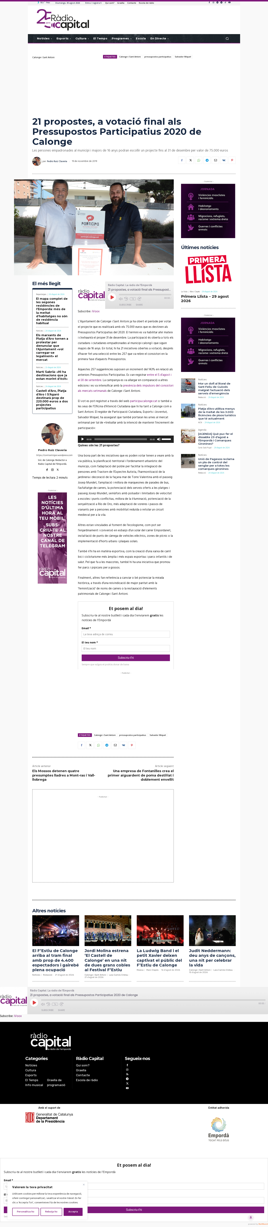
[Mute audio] (121, 298)
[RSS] (127, 1074)
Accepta (73, 1212)
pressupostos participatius (157, 56)
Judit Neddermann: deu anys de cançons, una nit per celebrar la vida (212, 958)
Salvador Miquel (183, 56)
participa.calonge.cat (143, 401)
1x (133, 299)
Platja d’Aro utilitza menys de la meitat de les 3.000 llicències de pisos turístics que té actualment (217, 413)
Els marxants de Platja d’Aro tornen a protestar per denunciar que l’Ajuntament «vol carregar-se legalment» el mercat (52, 347)
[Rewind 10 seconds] (126, 299)
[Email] (215, 160)
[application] (126, 439)
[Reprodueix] (82, 439)
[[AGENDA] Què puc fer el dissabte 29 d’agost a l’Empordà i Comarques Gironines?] (188, 436)
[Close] (83, 1184)
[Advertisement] (134, 87)
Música (140, 970)
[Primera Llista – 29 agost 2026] (208, 270)
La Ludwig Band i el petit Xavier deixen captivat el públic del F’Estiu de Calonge (159, 958)
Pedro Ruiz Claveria (57, 161)
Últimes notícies (200, 247)
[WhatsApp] (198, 160)
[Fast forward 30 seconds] (139, 299)
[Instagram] (213, 3)
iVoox (96, 311)
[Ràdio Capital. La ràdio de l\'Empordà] (63, 19)
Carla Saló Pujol (204, 447)
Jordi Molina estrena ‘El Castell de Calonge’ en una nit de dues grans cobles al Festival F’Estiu (107, 960)
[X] (190, 160)
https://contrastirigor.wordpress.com (52, 455)
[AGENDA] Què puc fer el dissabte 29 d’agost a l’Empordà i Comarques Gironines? (215, 438)
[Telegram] (221, 3)
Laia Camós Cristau (118, 975)
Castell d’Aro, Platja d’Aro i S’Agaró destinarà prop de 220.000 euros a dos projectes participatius (52, 399)
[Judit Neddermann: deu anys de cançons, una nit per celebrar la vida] (212, 930)
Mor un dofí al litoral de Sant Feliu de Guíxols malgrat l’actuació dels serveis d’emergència (214, 388)
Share (139, 304)
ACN (200, 422)
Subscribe (125, 304)
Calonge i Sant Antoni (43, 57)
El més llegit (46, 283)
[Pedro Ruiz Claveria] (37, 161)
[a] (96, 1041)
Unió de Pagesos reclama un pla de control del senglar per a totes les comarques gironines (216, 464)
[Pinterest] (232, 160)
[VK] (223, 160)
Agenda (202, 430)
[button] (227, 38)
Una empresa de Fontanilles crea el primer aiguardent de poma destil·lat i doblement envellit (141, 775)
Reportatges (41, 295)
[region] (47, 1200)
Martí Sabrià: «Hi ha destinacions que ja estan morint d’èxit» (52, 375)
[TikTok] (225, 3)
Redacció (202, 397)
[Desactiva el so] (159, 439)
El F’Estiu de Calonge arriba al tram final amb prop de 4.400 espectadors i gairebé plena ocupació (55, 960)
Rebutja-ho (51, 1212)
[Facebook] (209, 3)
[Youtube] (229, 3)
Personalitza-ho (25, 1212)
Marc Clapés (195, 291)
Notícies (39, 331)
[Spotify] (217, 3)
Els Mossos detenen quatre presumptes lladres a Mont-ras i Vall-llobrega (63, 775)
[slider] (167, 439)
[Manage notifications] (251, 1217)
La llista (184, 292)
